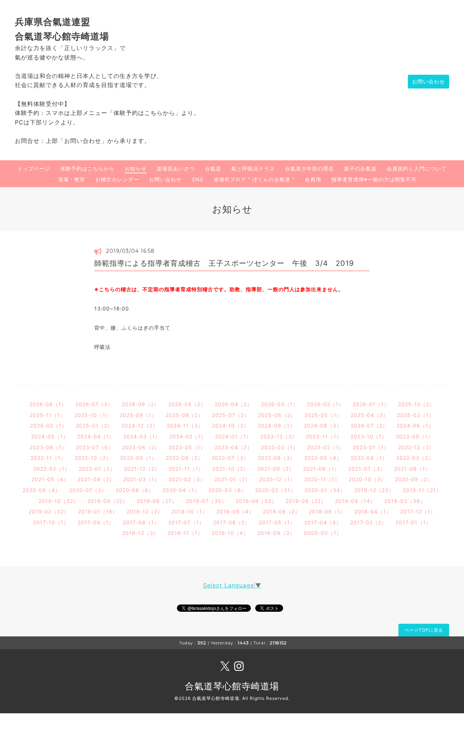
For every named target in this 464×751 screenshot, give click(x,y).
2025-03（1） (415, 415)
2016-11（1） (185, 533)
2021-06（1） (412, 469)
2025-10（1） (92, 415)
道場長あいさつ (176, 168)
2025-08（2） (184, 415)
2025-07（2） (230, 415)
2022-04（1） (369, 458)
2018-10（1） (189, 511)
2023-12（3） (278, 436)
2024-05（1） (50, 436)
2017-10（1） (51, 522)
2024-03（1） (142, 436)
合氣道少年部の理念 (309, 168)
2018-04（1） (373, 511)
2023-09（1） (414, 436)
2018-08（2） (281, 511)
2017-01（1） (413, 522)
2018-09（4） (235, 511)
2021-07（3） (366, 469)
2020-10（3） (367, 479)
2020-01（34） (324, 490)
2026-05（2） (187, 404)
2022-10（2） (93, 458)
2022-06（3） (276, 458)
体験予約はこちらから (87, 168)
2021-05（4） (50, 479)
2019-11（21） (422, 490)
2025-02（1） (48, 425)
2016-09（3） (276, 533)
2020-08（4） (41, 490)
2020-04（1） (181, 490)
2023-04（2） (233, 447)
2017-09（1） (96, 522)
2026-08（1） (48, 404)
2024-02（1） (187, 436)
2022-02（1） (51, 469)
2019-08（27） (157, 501)
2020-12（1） (277, 479)
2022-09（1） (138, 458)
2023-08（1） (48, 447)
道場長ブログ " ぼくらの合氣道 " (254, 179)
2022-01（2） (97, 469)
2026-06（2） (141, 404)
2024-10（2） (230, 425)
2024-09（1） (276, 425)
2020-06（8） (135, 490)
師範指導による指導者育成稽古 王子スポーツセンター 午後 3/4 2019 (224, 263)
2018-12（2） (145, 511)
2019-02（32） (49, 511)
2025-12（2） (416, 404)
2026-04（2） (233, 404)
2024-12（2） (139, 425)
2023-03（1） (279, 447)
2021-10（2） (230, 469)
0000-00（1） (323, 533)
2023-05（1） (187, 447)
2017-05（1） (277, 522)
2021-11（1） (186, 469)
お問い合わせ (428, 81)
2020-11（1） (322, 479)
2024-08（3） (323, 425)
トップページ (33, 168)
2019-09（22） (107, 501)
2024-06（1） (415, 425)
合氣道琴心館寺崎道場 (232, 686)
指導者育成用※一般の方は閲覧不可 (374, 179)
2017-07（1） (186, 522)
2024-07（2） (369, 425)
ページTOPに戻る (424, 630)
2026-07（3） (94, 404)
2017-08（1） (141, 522)
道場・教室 (71, 179)
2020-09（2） (413, 479)
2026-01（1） (371, 404)
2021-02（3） (187, 479)
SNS (197, 179)
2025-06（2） (277, 415)
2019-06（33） (256, 501)
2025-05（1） (323, 415)
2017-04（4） (322, 522)
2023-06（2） (141, 447)
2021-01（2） (232, 479)
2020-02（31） (275, 490)
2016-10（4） (230, 533)
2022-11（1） (48, 458)
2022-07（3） (230, 458)
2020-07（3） (88, 490)
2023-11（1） (324, 436)
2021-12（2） (142, 469)
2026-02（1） (325, 404)
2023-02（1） (325, 447)
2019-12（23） (374, 490)
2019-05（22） (306, 501)
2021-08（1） (321, 469)
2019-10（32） (58, 501)
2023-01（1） (371, 447)
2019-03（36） (405, 501)
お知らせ (135, 168)
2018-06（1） (327, 511)
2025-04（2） (369, 415)
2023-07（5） (94, 447)
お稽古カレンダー (117, 179)
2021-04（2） (96, 479)
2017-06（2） (231, 522)
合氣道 (213, 168)
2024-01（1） (233, 436)
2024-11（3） (185, 425)
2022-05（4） (323, 458)
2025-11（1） (48, 415)
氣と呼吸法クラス (253, 168)
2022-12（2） (416, 447)
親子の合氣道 (360, 168)
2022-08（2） (184, 458)
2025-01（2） (94, 425)
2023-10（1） (369, 436)
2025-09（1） (138, 415)
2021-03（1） (141, 479)
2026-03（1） (279, 404)
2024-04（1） (96, 436)
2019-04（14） (355, 501)
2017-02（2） (368, 522)
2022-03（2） (415, 458)
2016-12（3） (140, 533)
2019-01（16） (98, 511)
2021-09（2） (275, 469)
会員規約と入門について (417, 168)
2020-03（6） (227, 490)
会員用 (313, 179)
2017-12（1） (418, 511)
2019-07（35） (206, 501)
